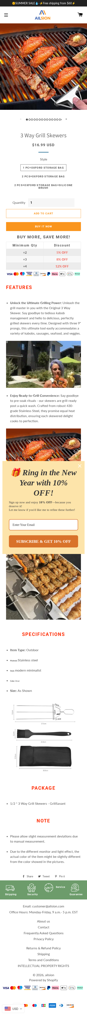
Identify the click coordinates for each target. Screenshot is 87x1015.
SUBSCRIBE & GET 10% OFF (43, 541)
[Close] (80, 466)
